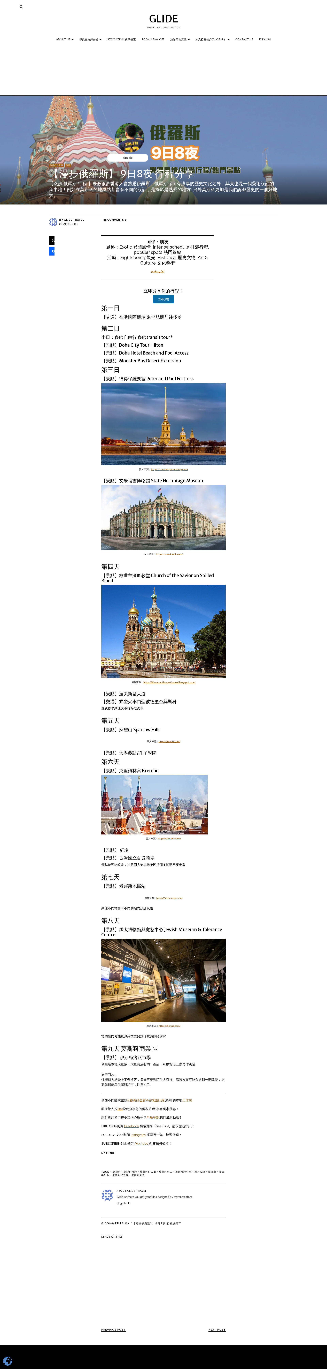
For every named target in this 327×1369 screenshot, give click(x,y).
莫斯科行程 (130, 1171)
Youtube (141, 1143)
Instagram (138, 1135)
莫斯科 (117, 1171)
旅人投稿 (199, 1171)
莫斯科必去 (166, 1171)
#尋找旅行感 (155, 1100)
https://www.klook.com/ (169, 554)
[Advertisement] (163, 70)
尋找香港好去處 (88, 39)
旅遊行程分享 (56, 165)
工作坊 (187, 1100)
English (265, 39)
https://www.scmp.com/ (169, 898)
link (120, 1109)
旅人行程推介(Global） (211, 39)
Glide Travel (74, 219)
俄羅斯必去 (138, 1175)
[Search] (21, 7)
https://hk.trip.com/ (169, 1026)
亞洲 (68, 165)
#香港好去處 (136, 1100)
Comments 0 (117, 219)
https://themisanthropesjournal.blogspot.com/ (169, 682)
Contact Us (244, 39)
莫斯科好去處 (148, 1171)
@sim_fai (157, 271)
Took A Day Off (153, 39)
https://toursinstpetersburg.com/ (169, 469)
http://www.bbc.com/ (169, 838)
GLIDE (163, 18)
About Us (63, 39)
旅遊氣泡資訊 (178, 39)
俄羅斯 (212, 1171)
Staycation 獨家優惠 (121, 39)
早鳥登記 (153, 1117)
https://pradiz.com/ (169, 741)
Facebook (131, 1126)
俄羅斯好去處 (120, 1175)
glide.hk (125, 1203)
